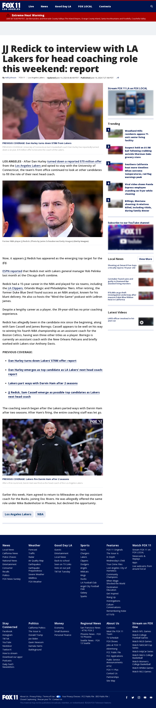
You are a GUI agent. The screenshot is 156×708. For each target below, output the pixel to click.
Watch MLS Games (141, 671)
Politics (5, 575)
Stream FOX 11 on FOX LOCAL (141, 551)
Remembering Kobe (116, 610)
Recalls (5, 571)
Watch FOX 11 (141, 545)
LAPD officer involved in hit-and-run (121, 319)
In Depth (110, 556)
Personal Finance (62, 634)
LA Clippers (15, 288)
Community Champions (112, 575)
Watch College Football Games (140, 636)
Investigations (113, 600)
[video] (146, 321)
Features (112, 545)
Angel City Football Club (89, 587)
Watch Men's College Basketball (142, 656)
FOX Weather (35, 581)
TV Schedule (112, 637)
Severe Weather (36, 574)
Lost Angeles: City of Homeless (116, 569)
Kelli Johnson (10, 77)
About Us (112, 623)
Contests (110, 627)
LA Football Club (88, 582)
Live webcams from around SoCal (142, 567)
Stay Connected (9, 625)
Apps (134, 562)
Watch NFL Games (141, 631)
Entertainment (9, 564)
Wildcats (84, 571)
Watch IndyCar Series (142, 651)
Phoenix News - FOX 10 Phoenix (90, 635)
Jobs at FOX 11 (113, 645)
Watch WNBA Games (142, 667)
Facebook (7, 631)
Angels (83, 567)
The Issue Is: (112, 553)
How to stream (9, 653)
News (6, 545)
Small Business (61, 631)
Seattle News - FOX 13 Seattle (90, 642)
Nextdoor (7, 645)
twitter (132, 697)
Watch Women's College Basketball (141, 663)
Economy (59, 627)
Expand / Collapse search (152, 6)
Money (59, 623)
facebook (126, 697)
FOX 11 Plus (112, 669)
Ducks (83, 578)
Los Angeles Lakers (36, 77)
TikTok (5, 638)
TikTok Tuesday (62, 571)
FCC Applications (114, 656)
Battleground (34, 649)
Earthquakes (34, 564)
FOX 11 (22, 77)
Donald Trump (35, 634)
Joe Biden (33, 638)
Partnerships (112, 677)
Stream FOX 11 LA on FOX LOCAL (127, 88)
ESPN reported (12, 271)
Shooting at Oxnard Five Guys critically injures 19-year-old (122, 266)
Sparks (83, 596)
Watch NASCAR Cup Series (142, 646)
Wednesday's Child (115, 560)
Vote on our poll (62, 567)
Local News (115, 259)
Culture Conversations (113, 606)
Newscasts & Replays (138, 557)
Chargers (84, 553)
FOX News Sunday (11, 578)
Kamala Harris (35, 645)
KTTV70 (110, 614)
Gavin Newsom (36, 642)
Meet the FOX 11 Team (114, 632)
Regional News (90, 623)
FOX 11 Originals (114, 549)
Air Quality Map (36, 560)
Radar (31, 556)
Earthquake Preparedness (35, 569)
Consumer (7, 567)
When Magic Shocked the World (115, 582)
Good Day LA (63, 545)
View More (145, 259)
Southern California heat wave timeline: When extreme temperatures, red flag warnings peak (138, 171)
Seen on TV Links (62, 564)
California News (10, 553)
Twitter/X (6, 649)
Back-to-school (61, 560)
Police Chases (9, 556)
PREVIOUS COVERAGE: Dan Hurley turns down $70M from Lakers (36, 143)
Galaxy (83, 592)
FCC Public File (113, 652)
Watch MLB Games (142, 641)
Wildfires (32, 578)
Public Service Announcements (114, 661)
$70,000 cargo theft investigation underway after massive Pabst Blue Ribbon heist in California (122, 296)
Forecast (32, 549)
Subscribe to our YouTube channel (128, 222)
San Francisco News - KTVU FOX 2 (90, 629)
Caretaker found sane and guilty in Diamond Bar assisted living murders (120, 281)
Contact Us (111, 673)
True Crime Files (114, 564)
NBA (40, 514)
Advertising (111, 648)
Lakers (83, 556)
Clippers (84, 560)
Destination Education (112, 588)
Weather (34, 545)
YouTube (6, 642)
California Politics (36, 627)
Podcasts (7, 660)
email (151, 697)
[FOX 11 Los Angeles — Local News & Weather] (12, 6)
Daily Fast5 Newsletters (8, 665)
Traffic (31, 553)
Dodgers (84, 564)
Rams (83, 549)
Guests (57, 549)
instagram (138, 697)
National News (9, 560)
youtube (145, 697)
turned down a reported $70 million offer (74, 161)
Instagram (7, 634)
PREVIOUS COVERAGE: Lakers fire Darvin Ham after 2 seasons (35, 479)
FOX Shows (112, 641)
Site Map (110, 680)
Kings (83, 575)
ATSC (109, 666)
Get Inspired (112, 593)
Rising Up (111, 597)
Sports (84, 545)
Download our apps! (12, 656)
